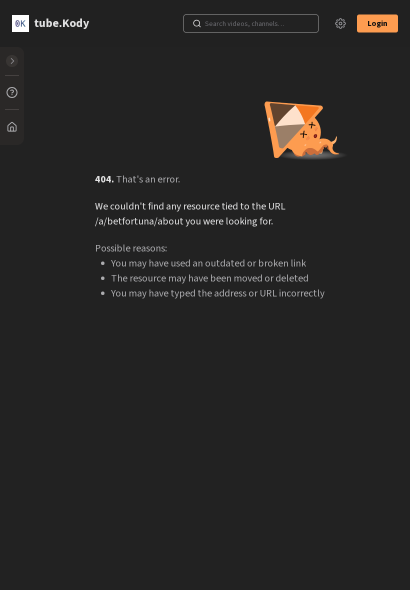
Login (378, 23)
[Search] (197, 23)
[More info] (12, 92)
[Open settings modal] (340, 23)
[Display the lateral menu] (12, 61)
